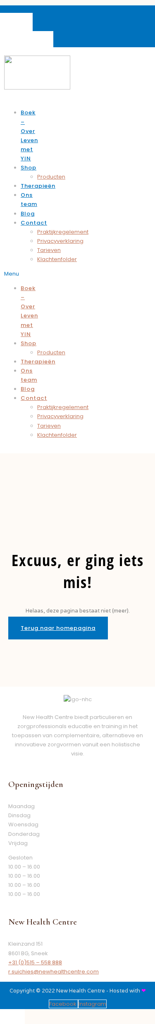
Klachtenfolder (57, 259)
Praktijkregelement (62, 232)
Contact (34, 223)
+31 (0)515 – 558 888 (35, 962)
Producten (51, 177)
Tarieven (49, 250)
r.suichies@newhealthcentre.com (53, 972)
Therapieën (38, 186)
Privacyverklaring (60, 241)
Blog (28, 214)
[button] (15, 273)
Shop (28, 168)
